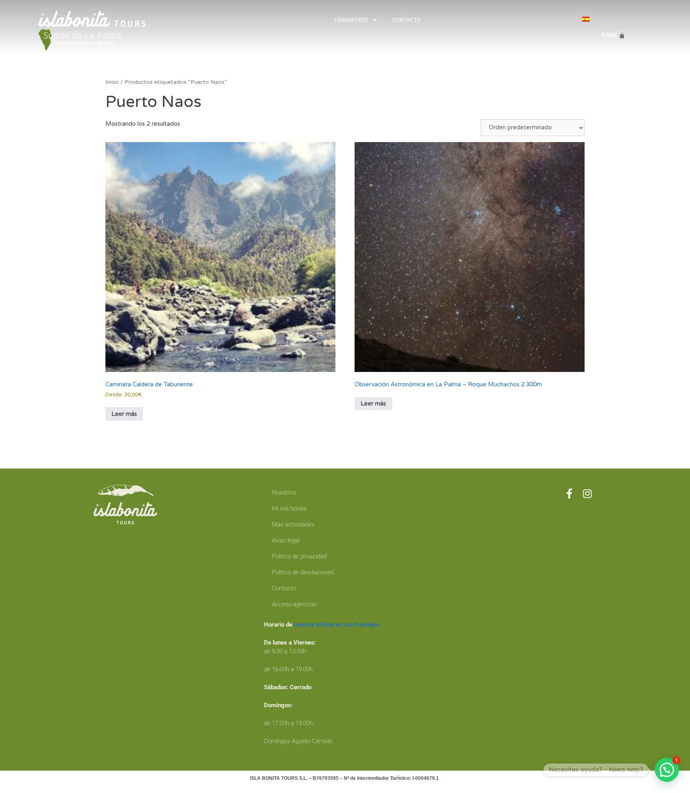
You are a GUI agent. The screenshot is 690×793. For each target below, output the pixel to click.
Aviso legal (285, 540)
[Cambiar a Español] (585, 19)
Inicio (112, 82)
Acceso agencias (294, 604)
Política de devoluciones (303, 572)
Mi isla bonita (289, 508)
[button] (667, 770)
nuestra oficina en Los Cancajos (336, 624)
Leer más (124, 413)
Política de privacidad (299, 556)
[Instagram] (588, 493)
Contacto (406, 20)
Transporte (351, 20)
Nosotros (284, 492)
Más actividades (293, 524)
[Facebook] (570, 493)
